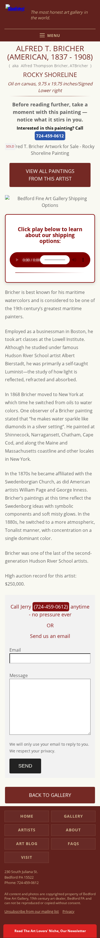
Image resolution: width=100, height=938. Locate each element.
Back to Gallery (50, 795)
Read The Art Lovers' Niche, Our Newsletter (50, 930)
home (26, 816)
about (73, 829)
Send (25, 766)
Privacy (68, 911)
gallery (73, 816)
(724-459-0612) (51, 606)
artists (27, 829)
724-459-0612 (50, 136)
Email (15, 650)
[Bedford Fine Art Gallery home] (16, 15)
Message (18, 675)
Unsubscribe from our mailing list (31, 911)
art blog (27, 843)
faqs (73, 843)
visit (26, 857)
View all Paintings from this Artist (50, 175)
